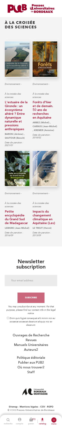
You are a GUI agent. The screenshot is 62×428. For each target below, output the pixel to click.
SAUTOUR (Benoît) (15, 138)
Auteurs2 (31, 350)
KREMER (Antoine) (44, 130)
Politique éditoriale (31, 358)
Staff (31, 372)
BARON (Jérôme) (14, 134)
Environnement (12, 84)
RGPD (50, 407)
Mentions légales (29, 407)
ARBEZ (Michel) (41, 122)
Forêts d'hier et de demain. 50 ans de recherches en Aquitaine (43, 110)
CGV (42, 407)
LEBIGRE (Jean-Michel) (17, 228)
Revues (31, 340)
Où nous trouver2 (31, 367)
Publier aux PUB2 (31, 362)
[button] (53, 420)
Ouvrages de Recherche (31, 335)
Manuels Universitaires (31, 345)
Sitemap (13, 407)
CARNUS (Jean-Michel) (45, 126)
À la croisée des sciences (13, 95)
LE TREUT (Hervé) (42, 228)
